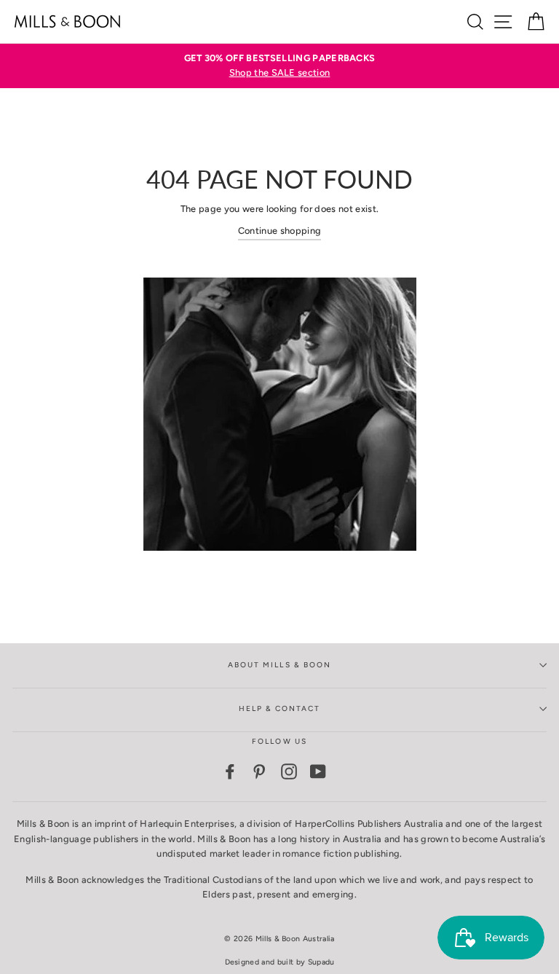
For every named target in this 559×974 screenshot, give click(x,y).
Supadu (321, 962)
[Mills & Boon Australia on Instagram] (289, 771)
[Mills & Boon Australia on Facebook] (230, 771)
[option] (279, 66)
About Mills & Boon (279, 664)
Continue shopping (279, 230)
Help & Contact (280, 708)
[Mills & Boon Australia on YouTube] (318, 771)
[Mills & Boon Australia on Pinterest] (259, 771)
